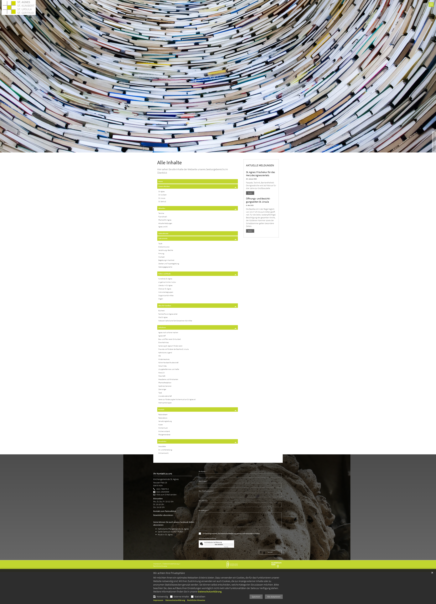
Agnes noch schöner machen (168, 332)
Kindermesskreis (164, 359)
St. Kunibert (162, 195)
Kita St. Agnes (163, 317)
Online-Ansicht (163, 453)
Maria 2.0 (161, 373)
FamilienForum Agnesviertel (167, 314)
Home (160, 181)
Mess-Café (161, 376)
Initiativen (162, 327)
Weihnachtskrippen (165, 403)
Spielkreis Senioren (164, 386)
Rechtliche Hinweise (196, 600)
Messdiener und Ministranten (168, 379)
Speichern (256, 596)
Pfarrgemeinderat (164, 434)
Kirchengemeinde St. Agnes (166, 479)
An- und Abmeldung (165, 450)
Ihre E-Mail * (203, 481)
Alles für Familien (164, 305)
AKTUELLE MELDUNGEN (260, 165)
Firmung (161, 253)
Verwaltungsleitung (165, 421)
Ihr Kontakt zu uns (162, 473)
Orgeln (160, 299)
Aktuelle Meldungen (165, 223)
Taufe (160, 243)
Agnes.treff (162, 336)
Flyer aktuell (162, 217)
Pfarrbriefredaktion (164, 383)
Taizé (160, 393)
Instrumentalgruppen (165, 292)
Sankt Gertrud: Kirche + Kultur (170, 531)
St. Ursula (161, 198)
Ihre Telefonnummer (206, 491)
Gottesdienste (163, 233)
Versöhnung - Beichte (165, 250)
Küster (160, 425)
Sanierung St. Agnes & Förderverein (170, 346)
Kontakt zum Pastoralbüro (164, 511)
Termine (161, 213)
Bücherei (161, 310)
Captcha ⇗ (228, 547)
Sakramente (162, 238)
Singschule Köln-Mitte (165, 295)
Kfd (159, 356)
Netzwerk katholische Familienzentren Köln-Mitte (175, 321)
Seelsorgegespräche (165, 267)
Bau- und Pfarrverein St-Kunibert (169, 339)
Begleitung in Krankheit (166, 260)
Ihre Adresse (203, 501)
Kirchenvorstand (164, 431)
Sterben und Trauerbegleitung (168, 264)
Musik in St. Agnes (165, 534)
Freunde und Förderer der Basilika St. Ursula (173, 349)
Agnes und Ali (163, 227)
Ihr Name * (203, 471)
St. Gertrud (162, 201)
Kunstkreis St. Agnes (165, 279)
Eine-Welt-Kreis (163, 342)
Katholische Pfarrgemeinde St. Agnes (173, 529)
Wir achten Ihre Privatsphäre (169, 573)
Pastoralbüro (162, 418)
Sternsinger (162, 389)
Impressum (158, 600)
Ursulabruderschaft (165, 396)
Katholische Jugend (165, 352)
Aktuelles (161, 208)
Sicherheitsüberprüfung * (208, 538)
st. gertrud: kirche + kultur (167, 282)
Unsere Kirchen (164, 186)
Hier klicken (219, 544)
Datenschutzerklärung (210, 591)
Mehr (250, 193)
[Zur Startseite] (19, 7)
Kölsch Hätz (162, 366)
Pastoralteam (162, 414)
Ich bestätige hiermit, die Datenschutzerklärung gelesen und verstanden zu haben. (231, 533)
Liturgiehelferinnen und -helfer (168, 369)
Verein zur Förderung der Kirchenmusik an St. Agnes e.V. (177, 399)
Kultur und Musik (164, 274)
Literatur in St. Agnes (165, 285)
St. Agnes (161, 191)
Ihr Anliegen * (204, 510)
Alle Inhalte (169, 162)
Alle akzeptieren (273, 596)
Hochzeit (161, 257)
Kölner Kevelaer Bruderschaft (168, 362)
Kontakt (161, 409)
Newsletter (162, 441)
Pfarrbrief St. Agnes (164, 220)
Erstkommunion (164, 247)
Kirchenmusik (163, 428)
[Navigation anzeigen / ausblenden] (431, 4)
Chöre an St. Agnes (164, 289)
